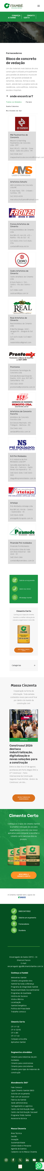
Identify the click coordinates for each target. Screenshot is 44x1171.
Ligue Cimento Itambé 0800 (22, 1090)
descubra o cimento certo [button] (23, 875)
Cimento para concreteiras (22, 1066)
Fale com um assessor (20, 1097)
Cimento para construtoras (22, 1063)
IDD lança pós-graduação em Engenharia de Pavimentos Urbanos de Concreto (22, 754)
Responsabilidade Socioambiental (25, 990)
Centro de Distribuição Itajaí (22, 1109)
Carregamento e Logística (21, 1106)
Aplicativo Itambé (18, 1042)
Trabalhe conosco (18, 1012)
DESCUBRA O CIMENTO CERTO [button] (24, 650)
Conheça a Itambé (14, 17)
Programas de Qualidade (21, 993)
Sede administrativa (19, 1103)
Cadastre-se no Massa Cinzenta (24, 1152)
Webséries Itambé (18, 977)
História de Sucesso (19, 996)
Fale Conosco (16, 1087)
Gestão (14, 1136)
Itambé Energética (18, 1005)
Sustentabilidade (18, 1143)
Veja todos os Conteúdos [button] (24, 798)
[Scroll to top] (20, 1166)
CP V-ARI (14, 1033)
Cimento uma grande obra (21, 981)
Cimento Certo (29, 17)
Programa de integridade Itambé (24, 987)
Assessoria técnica (19, 1118)
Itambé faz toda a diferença (22, 984)
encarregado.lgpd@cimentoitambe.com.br (25, 966)
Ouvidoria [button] (22, 930)
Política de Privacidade (20, 1008)
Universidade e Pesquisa (21, 1146)
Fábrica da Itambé (18, 1100)
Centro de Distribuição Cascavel (24, 1112)
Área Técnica (16, 1133)
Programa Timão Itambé (21, 1115)
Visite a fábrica (17, 999)
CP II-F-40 (15, 1036)
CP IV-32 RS (16, 1030)
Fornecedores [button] (24, 924)
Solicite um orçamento (20, 1094)
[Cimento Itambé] (13, 5)
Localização (16, 1002)
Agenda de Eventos (19, 1149)
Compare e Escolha (19, 1039)
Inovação (14, 1139)
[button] (38, 6)
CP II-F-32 (15, 1027)
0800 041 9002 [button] (25, 911)
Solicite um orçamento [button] (27, 918)
